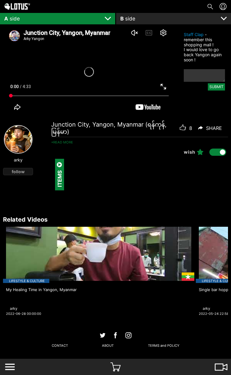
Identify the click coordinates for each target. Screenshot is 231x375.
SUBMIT (216, 87)
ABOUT (108, 345)
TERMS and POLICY (163, 345)
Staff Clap (194, 34)
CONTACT (60, 345)
